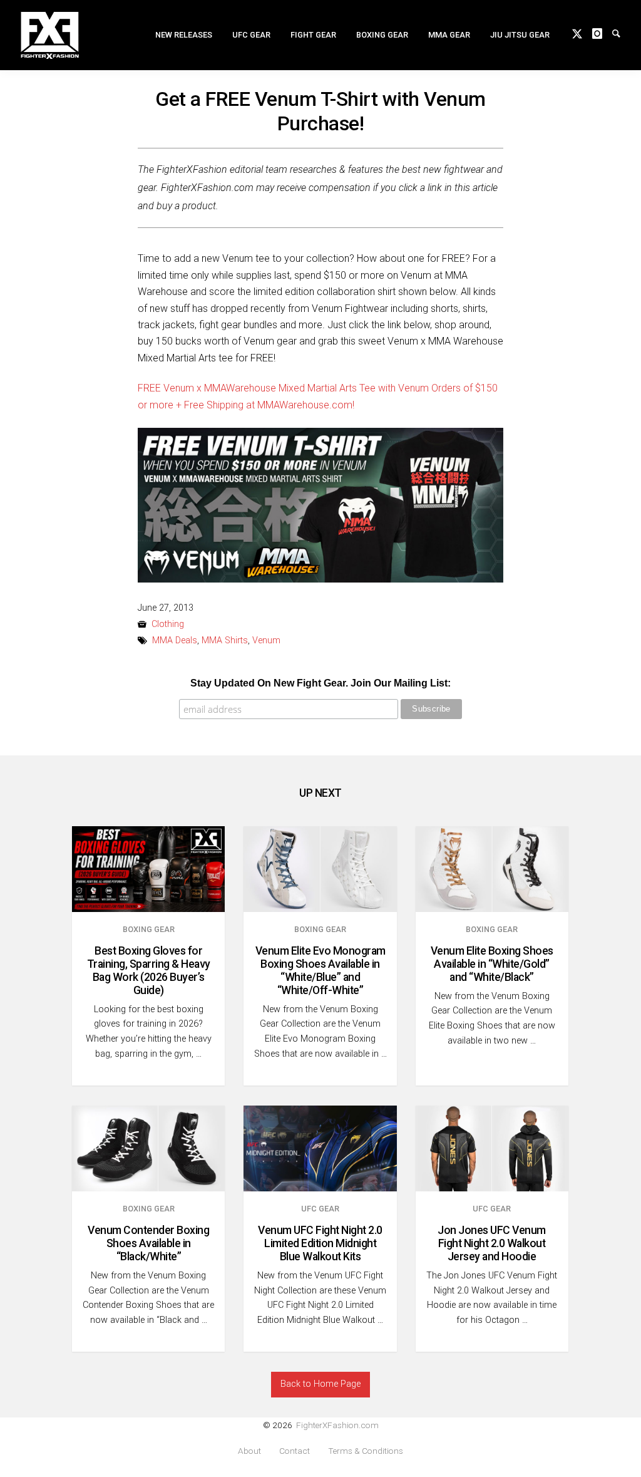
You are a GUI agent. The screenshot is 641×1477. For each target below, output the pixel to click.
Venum (266, 640)
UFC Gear (251, 34)
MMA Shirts (225, 640)
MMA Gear (449, 34)
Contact (294, 1451)
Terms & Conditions (365, 1451)
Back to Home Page (320, 1384)
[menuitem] (183, 35)
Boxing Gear (382, 34)
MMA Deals (174, 640)
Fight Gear (313, 34)
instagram (602, 32)
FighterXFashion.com (337, 1425)
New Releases (183, 34)
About (249, 1451)
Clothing (167, 624)
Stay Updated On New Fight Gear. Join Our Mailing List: (320, 683)
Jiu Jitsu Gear (520, 34)
